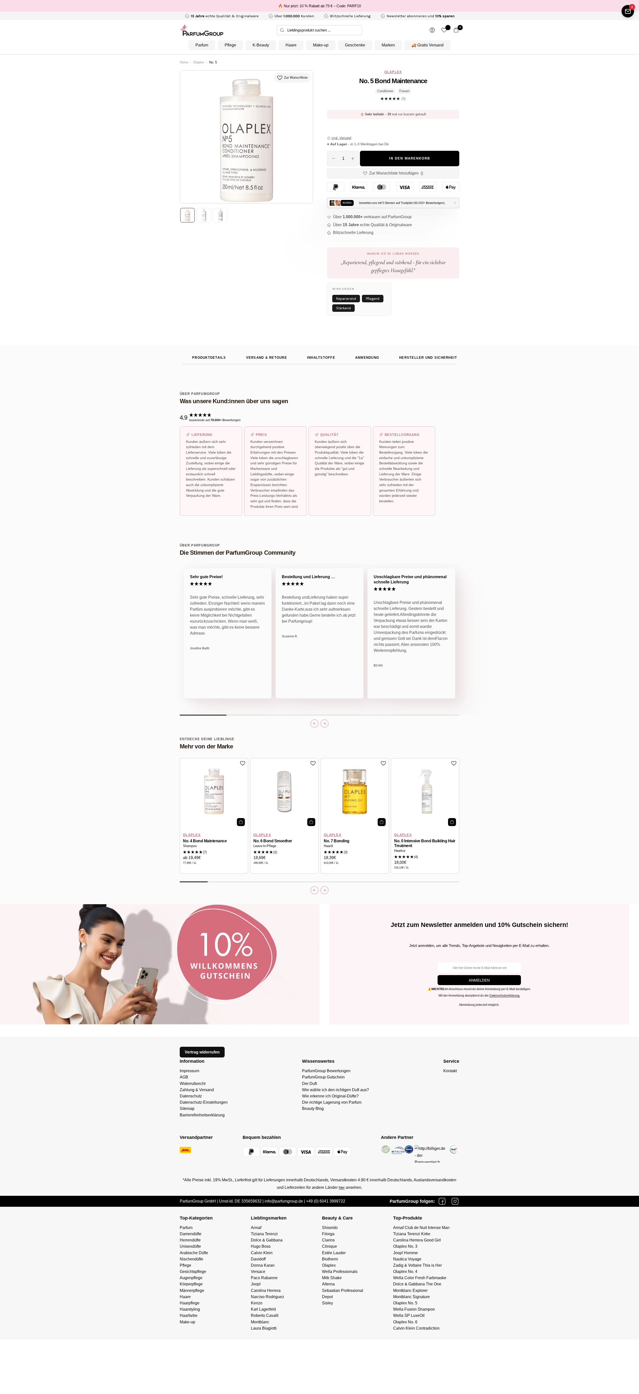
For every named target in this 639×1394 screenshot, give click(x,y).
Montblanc (260, 1322)
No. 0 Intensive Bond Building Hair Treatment (424, 843)
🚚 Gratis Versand (427, 45)
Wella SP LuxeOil (409, 1315)
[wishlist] (444, 30)
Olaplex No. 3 (405, 1246)
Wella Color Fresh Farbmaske (419, 1278)
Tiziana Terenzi (264, 1234)
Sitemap (187, 1108)
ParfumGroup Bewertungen (326, 1071)
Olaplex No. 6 (405, 1322)
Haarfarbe (188, 1315)
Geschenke (355, 45)
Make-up (320, 45)
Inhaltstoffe (321, 357)
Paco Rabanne (264, 1278)
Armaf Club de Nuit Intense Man (421, 1227)
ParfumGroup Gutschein (323, 1077)
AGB (184, 1077)
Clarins (328, 1240)
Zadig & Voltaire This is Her (417, 1265)
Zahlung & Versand (197, 1090)
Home (184, 62)
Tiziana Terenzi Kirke (411, 1234)
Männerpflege (192, 1290)
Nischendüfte (191, 1259)
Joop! (256, 1284)
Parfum (201, 45)
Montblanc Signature (411, 1297)
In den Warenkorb (409, 158)
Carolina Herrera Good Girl (417, 1240)
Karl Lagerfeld (263, 1309)
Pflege (230, 45)
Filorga (328, 1234)
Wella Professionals (339, 1271)
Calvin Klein (262, 1253)
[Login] (432, 30)
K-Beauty (261, 45)
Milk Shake (332, 1278)
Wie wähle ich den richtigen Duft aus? (335, 1090)
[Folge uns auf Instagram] (455, 1201)
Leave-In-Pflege (264, 846)
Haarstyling (190, 1309)
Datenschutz (191, 1096)
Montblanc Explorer (410, 1290)
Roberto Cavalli (265, 1315)
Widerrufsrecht (192, 1083)
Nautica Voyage (407, 1259)
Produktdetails (209, 357)
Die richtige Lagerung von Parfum (331, 1102)
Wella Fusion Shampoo (414, 1309)
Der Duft (309, 1083)
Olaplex (198, 62)
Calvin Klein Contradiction (416, 1328)
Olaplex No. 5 (405, 1303)
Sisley (327, 1303)
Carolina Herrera (266, 1290)
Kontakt (450, 1071)
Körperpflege (191, 1284)
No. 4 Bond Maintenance (205, 841)
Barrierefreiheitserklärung (202, 1115)
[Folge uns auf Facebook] (442, 1201)
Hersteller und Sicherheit (428, 357)
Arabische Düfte (194, 1253)
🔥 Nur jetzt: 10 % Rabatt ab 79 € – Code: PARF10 (319, 6)
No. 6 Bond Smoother (272, 841)
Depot (327, 1297)
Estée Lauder (334, 1253)
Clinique (329, 1246)
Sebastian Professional (342, 1290)
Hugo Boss (261, 1246)
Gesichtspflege (193, 1271)
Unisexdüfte (190, 1246)
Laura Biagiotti (264, 1328)
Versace (258, 1271)
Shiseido (330, 1227)
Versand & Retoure (266, 357)
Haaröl (328, 846)
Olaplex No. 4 (405, 1271)
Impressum (189, 1071)
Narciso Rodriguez (267, 1297)
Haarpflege (189, 1303)
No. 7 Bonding (336, 841)
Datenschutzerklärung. (504, 995)
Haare (291, 45)
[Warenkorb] (456, 30)
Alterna (328, 1284)
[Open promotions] (628, 11)
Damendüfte (190, 1234)
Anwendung (367, 357)
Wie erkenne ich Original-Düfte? (330, 1096)
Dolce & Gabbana (267, 1240)
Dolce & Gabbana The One (417, 1284)
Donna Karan (263, 1265)
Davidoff (258, 1259)
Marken (388, 45)
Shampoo (190, 846)
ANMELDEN (479, 980)
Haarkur (399, 851)
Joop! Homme (405, 1253)
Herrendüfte (190, 1240)
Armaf (256, 1227)
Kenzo (256, 1303)
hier (342, 1187)
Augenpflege (191, 1278)
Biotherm (330, 1259)
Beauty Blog (313, 1108)
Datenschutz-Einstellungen (204, 1102)
